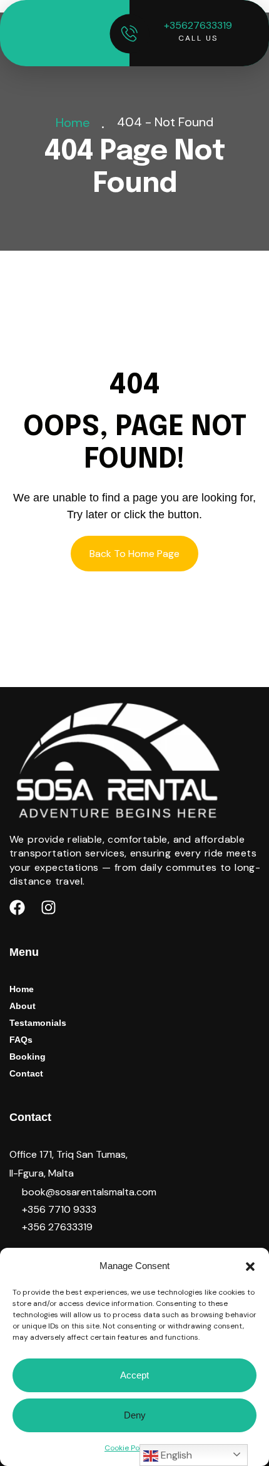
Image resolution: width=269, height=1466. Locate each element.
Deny (135, 1415)
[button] (250, 1266)
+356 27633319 (57, 1226)
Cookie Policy (128, 1448)
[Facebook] (17, 907)
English (175, 1455)
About (22, 1006)
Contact (26, 1073)
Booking (27, 1057)
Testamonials (37, 1023)
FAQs (21, 1040)
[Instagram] (48, 907)
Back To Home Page (134, 553)
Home (76, 122)
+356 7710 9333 (59, 1209)
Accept (134, 1375)
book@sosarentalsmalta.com (89, 1191)
